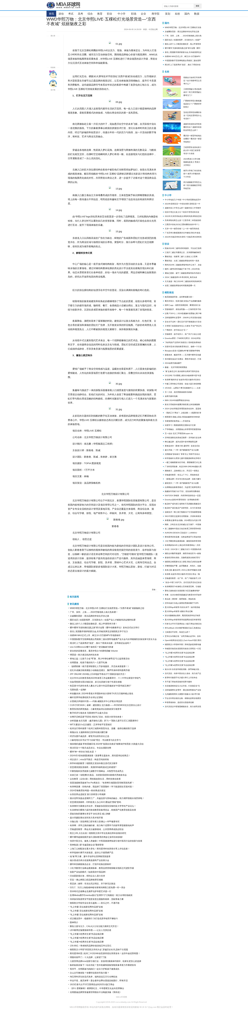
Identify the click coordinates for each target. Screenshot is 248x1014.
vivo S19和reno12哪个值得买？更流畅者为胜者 (91, 647)
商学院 (155, 13)
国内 (187, 13)
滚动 (61, 13)
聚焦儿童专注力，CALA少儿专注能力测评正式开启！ (94, 926)
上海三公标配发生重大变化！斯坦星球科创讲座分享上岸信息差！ (100, 849)
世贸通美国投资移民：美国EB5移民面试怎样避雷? (93, 767)
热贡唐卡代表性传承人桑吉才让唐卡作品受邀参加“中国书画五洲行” (100, 686)
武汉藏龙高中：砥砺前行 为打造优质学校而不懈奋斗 (94, 918)
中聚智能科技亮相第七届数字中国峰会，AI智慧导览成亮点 (96, 771)
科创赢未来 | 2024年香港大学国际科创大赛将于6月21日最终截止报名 (101, 693)
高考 (80, 13)
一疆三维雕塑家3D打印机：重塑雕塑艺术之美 (183, 462)
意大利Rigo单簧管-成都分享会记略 (179, 611)
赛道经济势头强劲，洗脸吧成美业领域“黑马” (182, 558)
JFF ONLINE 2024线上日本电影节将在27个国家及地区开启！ (98, 674)
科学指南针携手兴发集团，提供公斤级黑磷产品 (91, 852)
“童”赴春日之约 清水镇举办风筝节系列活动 (182, 371)
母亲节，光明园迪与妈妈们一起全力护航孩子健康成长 (94, 969)
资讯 (51, 13)
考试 (70, 13)
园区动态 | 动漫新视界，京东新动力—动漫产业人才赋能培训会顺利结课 (102, 620)
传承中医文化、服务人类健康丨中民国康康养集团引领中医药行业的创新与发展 (106, 841)
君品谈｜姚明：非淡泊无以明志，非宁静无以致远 (92, 883)
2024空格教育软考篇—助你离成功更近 (88, 790)
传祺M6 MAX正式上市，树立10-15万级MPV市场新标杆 (95, 635)
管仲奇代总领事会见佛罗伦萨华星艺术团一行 (90, 891)
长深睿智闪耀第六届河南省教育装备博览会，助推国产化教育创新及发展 (103, 810)
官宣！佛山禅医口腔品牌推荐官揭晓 (86, 880)
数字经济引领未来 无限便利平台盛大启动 (89, 713)
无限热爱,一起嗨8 (78, 690)
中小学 (121, 13)
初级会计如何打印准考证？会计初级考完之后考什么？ (192, 80)
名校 (177, 13)
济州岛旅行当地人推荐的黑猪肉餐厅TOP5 (182, 603)
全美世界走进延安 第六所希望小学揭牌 (88, 794)
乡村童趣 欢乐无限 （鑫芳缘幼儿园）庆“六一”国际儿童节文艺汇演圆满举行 (104, 721)
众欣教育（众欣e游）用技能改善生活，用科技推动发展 (95, 779)
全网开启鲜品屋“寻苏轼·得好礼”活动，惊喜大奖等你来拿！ (96, 717)
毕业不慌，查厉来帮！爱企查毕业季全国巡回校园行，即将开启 (99, 980)
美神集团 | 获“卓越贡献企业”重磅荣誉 (87, 845)
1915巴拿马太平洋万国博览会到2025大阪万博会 (92, 984)
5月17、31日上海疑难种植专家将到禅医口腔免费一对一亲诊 (97, 887)
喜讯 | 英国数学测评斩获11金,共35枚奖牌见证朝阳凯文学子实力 (99, 631)
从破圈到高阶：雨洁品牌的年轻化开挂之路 (89, 616)
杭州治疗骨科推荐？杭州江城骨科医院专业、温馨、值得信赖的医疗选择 (103, 728)
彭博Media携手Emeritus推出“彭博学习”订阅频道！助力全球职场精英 (101, 895)
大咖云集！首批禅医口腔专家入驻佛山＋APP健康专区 (95, 821)
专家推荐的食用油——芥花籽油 (177, 421)
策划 (167, 13)
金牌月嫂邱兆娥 (171, 396)
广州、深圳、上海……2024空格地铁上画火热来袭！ (94, 612)
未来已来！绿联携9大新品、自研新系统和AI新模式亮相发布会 (98, 775)
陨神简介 (74, 922)
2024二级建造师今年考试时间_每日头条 (181, 277)
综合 (90, 13)
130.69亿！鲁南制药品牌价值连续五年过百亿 (90, 946)
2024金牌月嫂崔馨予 (173, 363)
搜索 (197, 6)
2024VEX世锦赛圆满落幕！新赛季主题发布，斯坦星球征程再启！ (100, 755)
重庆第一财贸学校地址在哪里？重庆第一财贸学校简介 (192, 139)
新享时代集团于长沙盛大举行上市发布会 (181, 678)
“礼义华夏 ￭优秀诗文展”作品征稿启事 (87, 934)
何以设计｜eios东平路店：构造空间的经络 (89, 759)
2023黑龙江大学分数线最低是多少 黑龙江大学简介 (191, 162)
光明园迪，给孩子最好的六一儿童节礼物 (88, 662)
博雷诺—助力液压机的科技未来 (84, 655)
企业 (143, 13)
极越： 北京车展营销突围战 (176, 367)
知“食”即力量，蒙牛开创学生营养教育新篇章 (90, 856)
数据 (196, 13)
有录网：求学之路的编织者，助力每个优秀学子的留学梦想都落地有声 (102, 825)
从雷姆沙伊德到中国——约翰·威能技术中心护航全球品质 (96, 701)
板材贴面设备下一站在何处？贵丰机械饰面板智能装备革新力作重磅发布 (103, 965)
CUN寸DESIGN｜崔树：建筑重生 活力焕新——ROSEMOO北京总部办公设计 (105, 705)
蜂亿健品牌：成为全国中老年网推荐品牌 (181, 442)
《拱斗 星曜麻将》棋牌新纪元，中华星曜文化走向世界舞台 (97, 988)
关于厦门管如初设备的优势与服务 (178, 682)
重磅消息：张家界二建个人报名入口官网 (181, 257)
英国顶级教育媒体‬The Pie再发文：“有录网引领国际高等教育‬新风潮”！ (102, 783)
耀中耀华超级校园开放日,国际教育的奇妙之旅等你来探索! (96, 837)
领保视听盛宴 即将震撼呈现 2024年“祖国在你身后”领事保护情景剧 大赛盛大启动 (107, 744)
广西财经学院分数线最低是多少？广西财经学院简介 (192, 104)
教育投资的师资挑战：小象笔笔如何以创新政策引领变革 (96, 709)
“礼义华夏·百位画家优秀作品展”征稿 (86, 907)
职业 (109, 13)
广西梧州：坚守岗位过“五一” (176, 330)
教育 (99, 13)
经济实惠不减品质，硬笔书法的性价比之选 (89, 736)
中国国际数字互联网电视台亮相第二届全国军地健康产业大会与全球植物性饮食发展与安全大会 (113, 639)
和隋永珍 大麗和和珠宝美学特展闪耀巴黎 (89, 732)
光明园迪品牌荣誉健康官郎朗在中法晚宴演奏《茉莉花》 (96, 992)
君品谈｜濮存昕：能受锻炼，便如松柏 (180, 599)
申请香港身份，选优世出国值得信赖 (179, 702)
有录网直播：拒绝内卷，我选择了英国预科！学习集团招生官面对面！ (102, 787)
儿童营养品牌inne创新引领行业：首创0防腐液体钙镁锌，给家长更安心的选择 (105, 961)
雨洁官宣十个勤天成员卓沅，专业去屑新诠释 (90, 748)
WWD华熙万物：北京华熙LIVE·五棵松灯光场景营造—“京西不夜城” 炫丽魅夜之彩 (107, 608)
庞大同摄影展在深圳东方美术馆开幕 (86, 818)
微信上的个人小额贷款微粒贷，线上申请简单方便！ (93, 624)
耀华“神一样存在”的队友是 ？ (83, 752)
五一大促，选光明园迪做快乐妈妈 (178, 392)
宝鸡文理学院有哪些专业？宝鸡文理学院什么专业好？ (192, 115)
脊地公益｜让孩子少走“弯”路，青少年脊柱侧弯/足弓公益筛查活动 (100, 659)
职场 (133, 13)
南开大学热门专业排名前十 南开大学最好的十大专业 (192, 174)
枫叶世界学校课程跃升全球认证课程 (86, 697)
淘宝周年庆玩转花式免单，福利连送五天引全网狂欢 (93, 977)
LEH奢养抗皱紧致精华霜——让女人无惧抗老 (90, 930)
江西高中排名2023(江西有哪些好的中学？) (182, 224)
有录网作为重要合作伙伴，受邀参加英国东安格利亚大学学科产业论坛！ (103, 806)
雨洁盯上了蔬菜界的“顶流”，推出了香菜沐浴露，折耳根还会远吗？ (100, 643)
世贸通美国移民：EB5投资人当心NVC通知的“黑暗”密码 (95, 802)
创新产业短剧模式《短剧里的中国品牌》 (88, 872)
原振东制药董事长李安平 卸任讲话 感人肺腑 (90, 814)
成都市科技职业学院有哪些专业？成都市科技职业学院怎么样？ (192, 127)
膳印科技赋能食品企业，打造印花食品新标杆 (90, 864)
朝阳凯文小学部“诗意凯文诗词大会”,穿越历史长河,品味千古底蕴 (99, 949)
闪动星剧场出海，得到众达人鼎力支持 (87, 876)
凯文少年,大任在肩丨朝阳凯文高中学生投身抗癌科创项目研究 (98, 833)
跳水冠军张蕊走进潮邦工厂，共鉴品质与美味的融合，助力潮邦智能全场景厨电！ (107, 798)
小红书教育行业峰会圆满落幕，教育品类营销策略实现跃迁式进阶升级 (102, 868)
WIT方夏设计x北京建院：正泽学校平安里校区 (91, 724)
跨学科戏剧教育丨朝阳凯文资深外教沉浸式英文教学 (93, 763)
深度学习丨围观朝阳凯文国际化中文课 (180, 425)
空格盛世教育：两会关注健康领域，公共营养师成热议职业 (97, 829)
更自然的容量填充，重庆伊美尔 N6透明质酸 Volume (94, 651)
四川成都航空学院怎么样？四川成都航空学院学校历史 (192, 185)
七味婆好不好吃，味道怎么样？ (177, 632)
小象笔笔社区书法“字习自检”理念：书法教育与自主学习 (95, 740)
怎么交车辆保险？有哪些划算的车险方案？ (89, 973)
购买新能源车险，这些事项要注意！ (179, 297)
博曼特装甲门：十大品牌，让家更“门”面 (88, 957)
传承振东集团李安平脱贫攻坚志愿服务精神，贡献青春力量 (97, 899)
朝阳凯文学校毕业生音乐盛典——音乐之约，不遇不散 (94, 903)
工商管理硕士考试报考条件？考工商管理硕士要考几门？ (192, 92)
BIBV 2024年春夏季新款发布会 (177, 400)
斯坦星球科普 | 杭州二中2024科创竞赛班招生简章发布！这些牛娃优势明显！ (105, 953)
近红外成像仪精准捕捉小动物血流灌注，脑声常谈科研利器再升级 (100, 670)
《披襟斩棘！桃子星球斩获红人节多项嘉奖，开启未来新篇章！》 (100, 666)
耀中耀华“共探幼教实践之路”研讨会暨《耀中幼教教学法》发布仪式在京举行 (104, 627)
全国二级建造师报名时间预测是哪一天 (180, 285)
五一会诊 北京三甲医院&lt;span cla (179, 433)
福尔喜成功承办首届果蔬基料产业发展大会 (89, 860)
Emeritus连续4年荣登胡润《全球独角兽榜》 (182, 500)
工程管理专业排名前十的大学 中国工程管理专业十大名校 (192, 150)
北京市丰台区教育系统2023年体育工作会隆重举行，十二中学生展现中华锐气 (105, 678)
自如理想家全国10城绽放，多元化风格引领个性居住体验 (96, 682)
